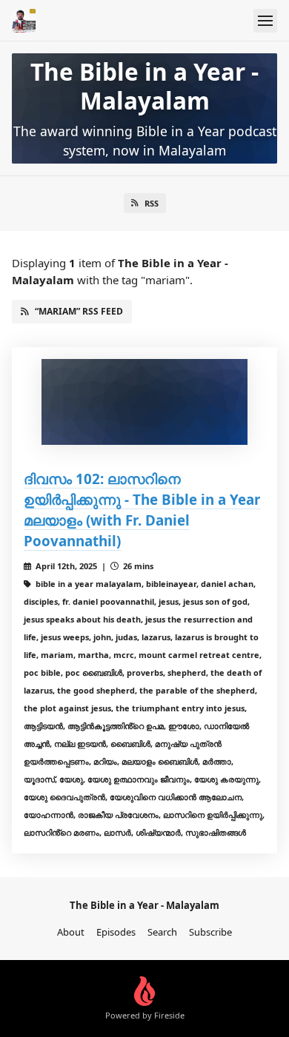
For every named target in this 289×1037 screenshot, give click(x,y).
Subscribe (210, 932)
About (70, 932)
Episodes (116, 932)
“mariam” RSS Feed (79, 311)
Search (162, 932)
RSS (151, 203)
